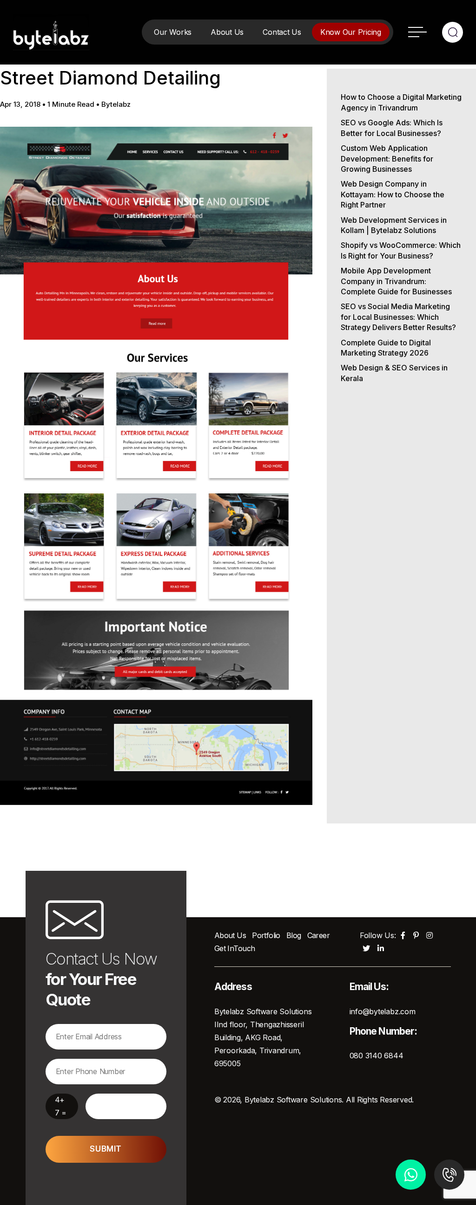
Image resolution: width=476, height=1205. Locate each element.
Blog (293, 935)
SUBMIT (105, 1148)
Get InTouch (234, 948)
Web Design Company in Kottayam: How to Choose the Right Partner (392, 194)
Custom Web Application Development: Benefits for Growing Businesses (387, 158)
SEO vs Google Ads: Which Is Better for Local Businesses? (392, 127)
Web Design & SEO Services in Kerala (394, 372)
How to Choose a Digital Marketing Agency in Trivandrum (401, 102)
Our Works (173, 32)
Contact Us (282, 32)
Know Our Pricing (350, 32)
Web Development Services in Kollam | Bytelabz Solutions (394, 225)
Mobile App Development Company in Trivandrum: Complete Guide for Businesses (396, 281)
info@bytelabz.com (383, 1011)
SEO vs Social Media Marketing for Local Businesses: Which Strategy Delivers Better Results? (398, 317)
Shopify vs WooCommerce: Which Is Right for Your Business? (401, 250)
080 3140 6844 (376, 1055)
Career (318, 935)
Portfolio (266, 935)
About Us (227, 32)
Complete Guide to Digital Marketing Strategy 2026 (386, 347)
